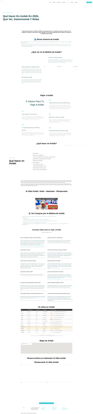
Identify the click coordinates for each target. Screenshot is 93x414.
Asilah (68, 2)
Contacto (71, 2)
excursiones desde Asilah (54, 267)
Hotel (50, 2)
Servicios (63, 2)
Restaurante (59, 2)
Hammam (54, 2)
